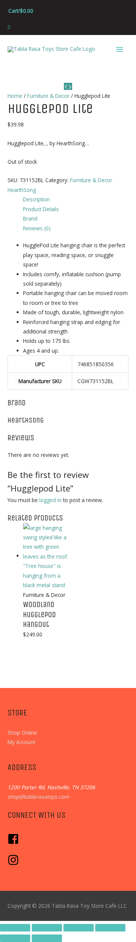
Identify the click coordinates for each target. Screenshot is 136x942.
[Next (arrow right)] (47, 938)
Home (15, 95)
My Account (21, 742)
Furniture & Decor (48, 95)
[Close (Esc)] (110, 927)
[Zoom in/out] (15, 927)
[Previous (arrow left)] (15, 938)
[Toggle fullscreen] (47, 927)
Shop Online (22, 732)
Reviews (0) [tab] (37, 228)
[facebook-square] (15, 842)
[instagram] (14, 863)
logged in (50, 500)
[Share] (78, 927)
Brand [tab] (30, 218)
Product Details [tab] (41, 209)
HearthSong (22, 189)
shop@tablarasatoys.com (38, 796)
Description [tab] (36, 199)
